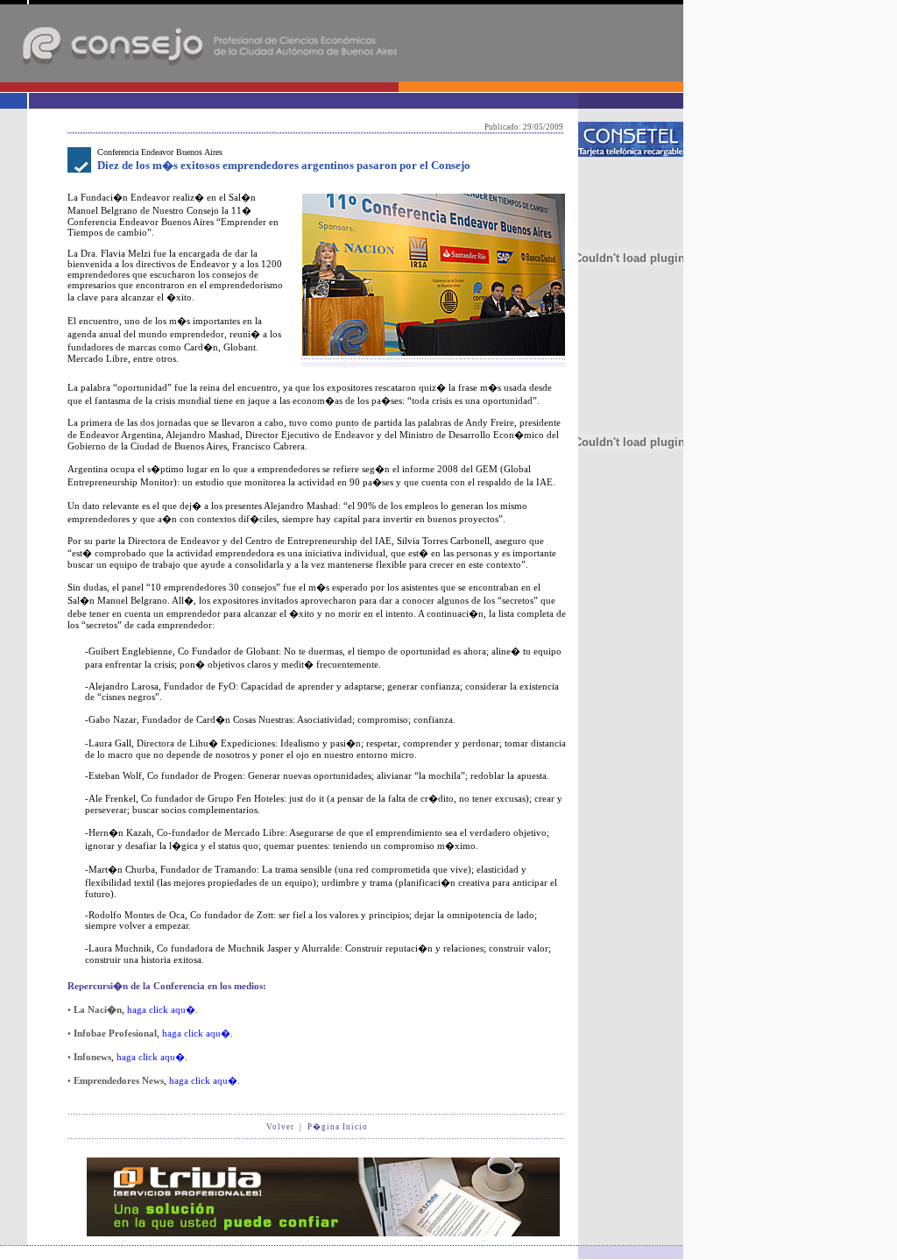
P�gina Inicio (337, 1126)
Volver (280, 1126)
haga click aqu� (161, 1009)
